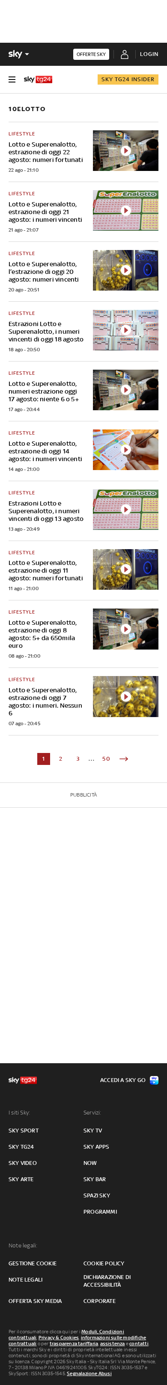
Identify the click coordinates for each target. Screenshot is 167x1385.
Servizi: (92, 1112)
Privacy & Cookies (59, 1338)
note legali (25, 1279)
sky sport (24, 1130)
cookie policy (104, 1263)
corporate (100, 1301)
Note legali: (23, 1245)
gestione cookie (33, 1263)
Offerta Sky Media (35, 1301)
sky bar (95, 1179)
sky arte (21, 1179)
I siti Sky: (19, 1112)
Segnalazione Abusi (89, 1373)
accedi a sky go (123, 1080)
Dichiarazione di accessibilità (107, 1281)
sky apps (97, 1147)
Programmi (100, 1212)
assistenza (112, 1344)
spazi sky (97, 1195)
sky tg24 (21, 1147)
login (149, 54)
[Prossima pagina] (123, 759)
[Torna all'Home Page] (38, 79)
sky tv (93, 1130)
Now (90, 1163)
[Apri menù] (12, 79)
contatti (139, 1344)
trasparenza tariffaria (74, 1344)
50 (106, 759)
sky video (23, 1163)
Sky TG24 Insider (128, 79)
